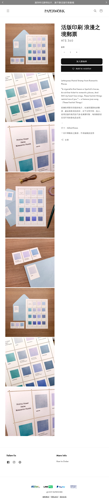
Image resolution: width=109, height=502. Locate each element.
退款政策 (63, 497)
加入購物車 (81, 61)
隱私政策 (54, 497)
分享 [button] (67, 140)
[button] (8, 11)
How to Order (62, 461)
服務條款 (46, 497)
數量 (63, 47)
